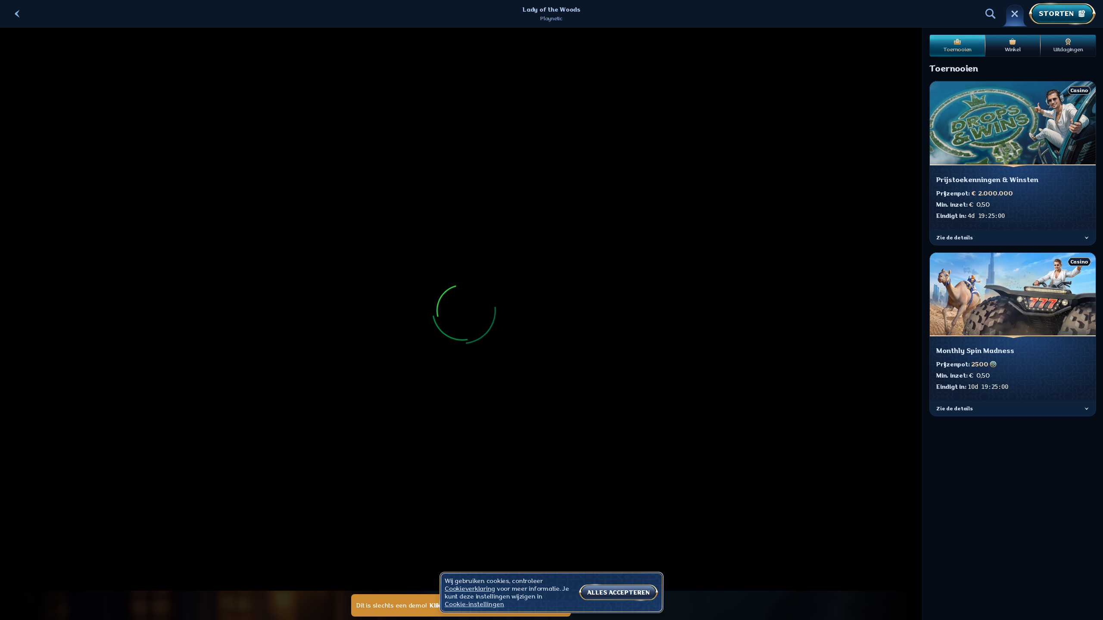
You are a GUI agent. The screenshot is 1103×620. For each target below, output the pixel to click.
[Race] (1014, 13)
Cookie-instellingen (474, 604)
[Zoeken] (990, 13)
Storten (1056, 14)
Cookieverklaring (470, 588)
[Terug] (17, 13)
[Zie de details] (1086, 237)
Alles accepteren (618, 592)
